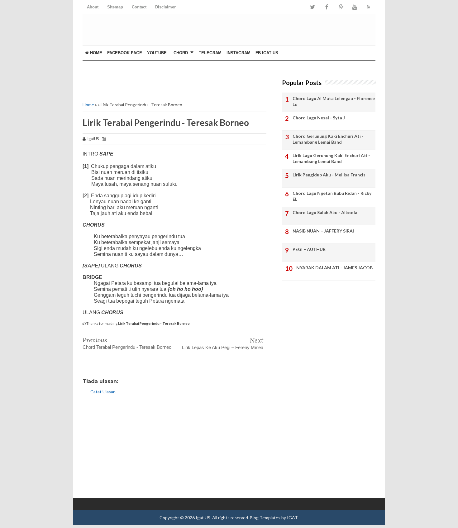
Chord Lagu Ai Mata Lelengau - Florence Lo (334, 101)
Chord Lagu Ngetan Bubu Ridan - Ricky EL (332, 196)
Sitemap (115, 7)
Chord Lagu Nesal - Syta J (319, 117)
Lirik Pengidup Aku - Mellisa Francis (329, 174)
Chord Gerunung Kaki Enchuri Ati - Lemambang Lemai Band (328, 139)
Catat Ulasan (103, 391)
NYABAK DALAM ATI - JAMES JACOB (334, 267)
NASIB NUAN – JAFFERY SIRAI (323, 230)
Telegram (210, 52)
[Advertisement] (343, 35)
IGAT (292, 517)
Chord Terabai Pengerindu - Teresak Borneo (127, 347)
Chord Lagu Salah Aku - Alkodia (325, 212)
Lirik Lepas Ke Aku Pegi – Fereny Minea (222, 347)
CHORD (181, 52)
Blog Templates (265, 517)
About (92, 7)
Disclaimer (165, 7)
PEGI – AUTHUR (309, 249)
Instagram (238, 52)
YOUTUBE (157, 52)
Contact (139, 7)
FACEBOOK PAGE (124, 52)
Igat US (203, 517)
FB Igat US (266, 52)
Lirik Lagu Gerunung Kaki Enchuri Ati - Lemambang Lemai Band (331, 158)
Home (95, 52)
